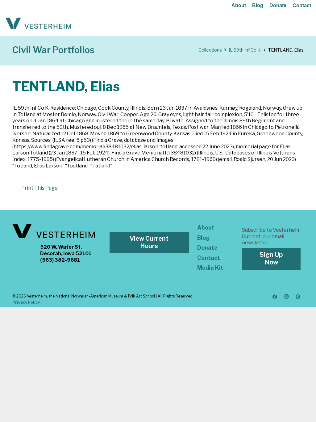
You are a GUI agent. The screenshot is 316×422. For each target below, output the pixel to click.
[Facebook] (275, 297)
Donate (277, 5)
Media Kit (210, 267)
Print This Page (39, 188)
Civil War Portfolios (53, 49)
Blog (257, 5)
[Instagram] (286, 297)
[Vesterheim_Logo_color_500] (38, 23)
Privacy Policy (26, 302)
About (238, 5)
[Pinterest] (298, 297)
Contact (302, 5)
